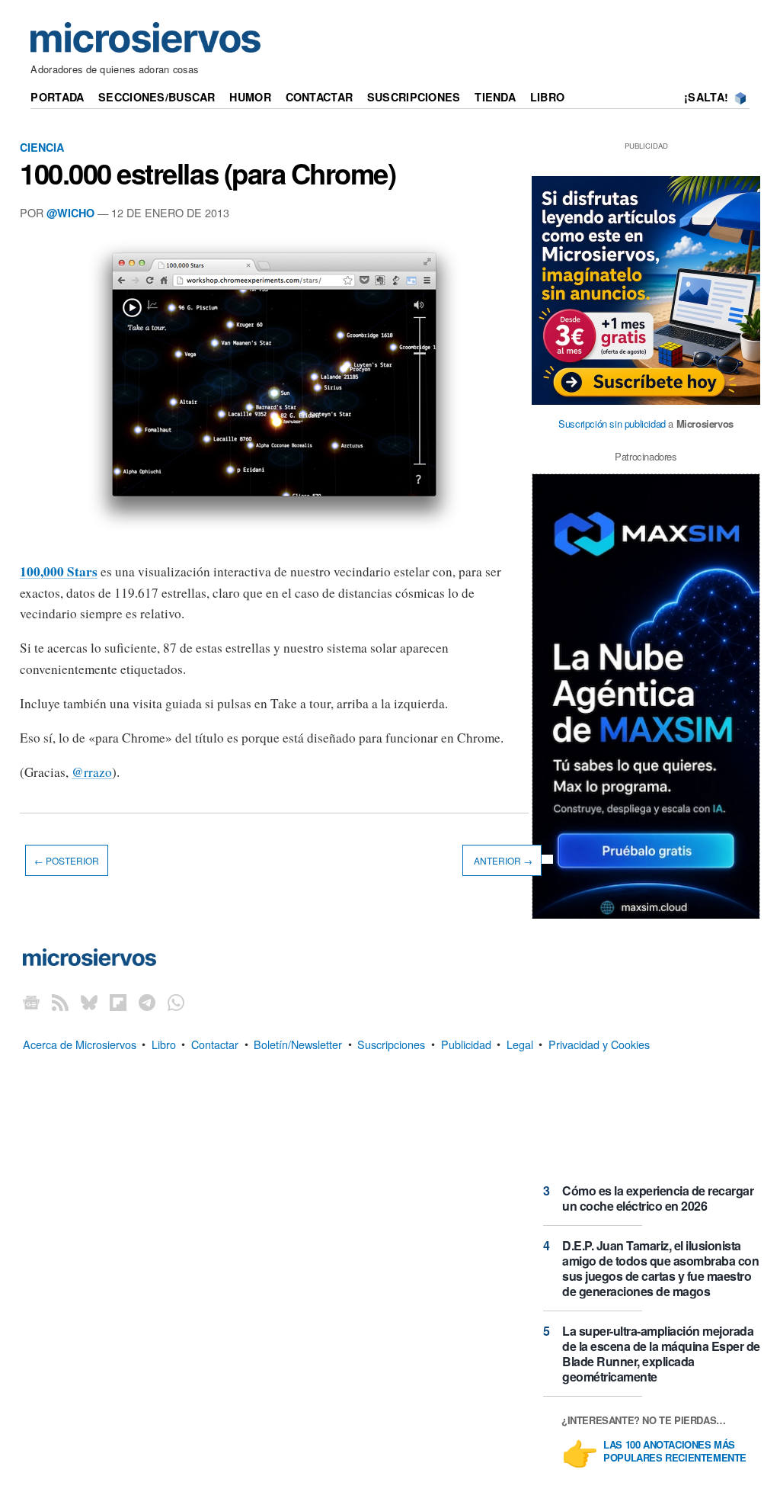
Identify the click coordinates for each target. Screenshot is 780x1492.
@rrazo (92, 772)
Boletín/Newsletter (298, 1043)
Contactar (319, 96)
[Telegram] (147, 1001)
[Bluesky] (89, 1001)
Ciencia (42, 147)
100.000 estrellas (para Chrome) (207, 173)
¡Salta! (706, 96)
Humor (249, 96)
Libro (547, 96)
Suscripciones (414, 96)
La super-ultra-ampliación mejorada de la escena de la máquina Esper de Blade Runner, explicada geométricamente (661, 1353)
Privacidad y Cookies (599, 1043)
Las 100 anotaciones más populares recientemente (674, 1452)
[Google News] (31, 1001)
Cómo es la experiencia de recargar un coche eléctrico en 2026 (657, 1198)
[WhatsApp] (176, 1001)
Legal (520, 1043)
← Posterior (66, 860)
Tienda (495, 96)
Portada (57, 96)
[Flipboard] (118, 1001)
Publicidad (466, 1043)
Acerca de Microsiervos (79, 1043)
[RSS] (60, 1001)
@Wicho (70, 212)
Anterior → (502, 860)
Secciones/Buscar (157, 96)
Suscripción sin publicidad (612, 423)
